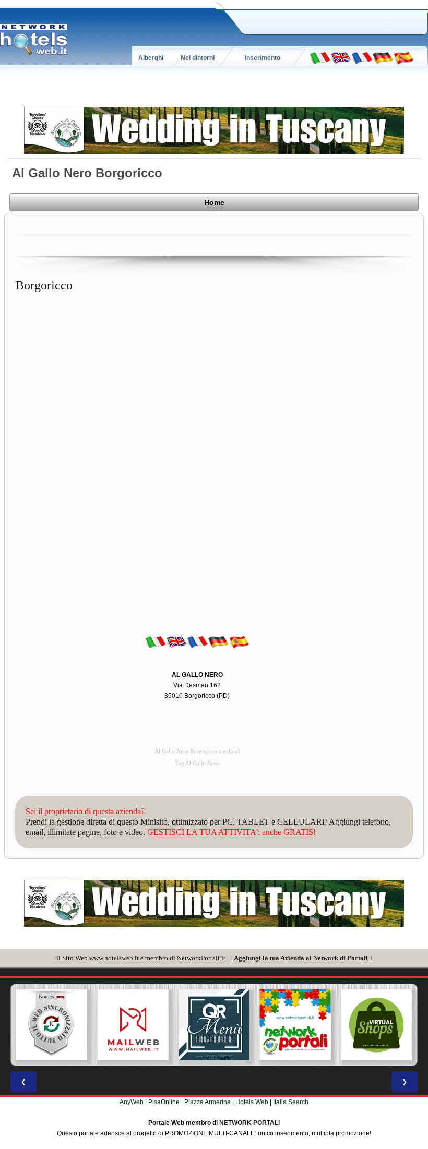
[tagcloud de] (382, 57)
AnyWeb (132, 1102)
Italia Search (290, 1102)
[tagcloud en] (340, 57)
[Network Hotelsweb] (34, 39)
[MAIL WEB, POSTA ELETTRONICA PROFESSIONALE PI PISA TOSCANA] (133, 1024)
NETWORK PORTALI (249, 1123)
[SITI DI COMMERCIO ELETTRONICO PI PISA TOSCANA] (376, 1024)
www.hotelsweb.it (114, 958)
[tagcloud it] (320, 57)
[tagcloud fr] (361, 57)
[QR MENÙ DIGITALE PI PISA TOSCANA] (214, 1024)
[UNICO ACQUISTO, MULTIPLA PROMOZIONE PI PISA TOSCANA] (295, 1024)
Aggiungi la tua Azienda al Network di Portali (301, 958)
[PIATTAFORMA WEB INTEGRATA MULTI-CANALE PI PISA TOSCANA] (51, 1024)
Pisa (154, 1102)
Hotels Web (251, 1102)
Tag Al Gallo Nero (197, 763)
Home (214, 202)
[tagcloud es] (403, 57)
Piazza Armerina (207, 1102)
